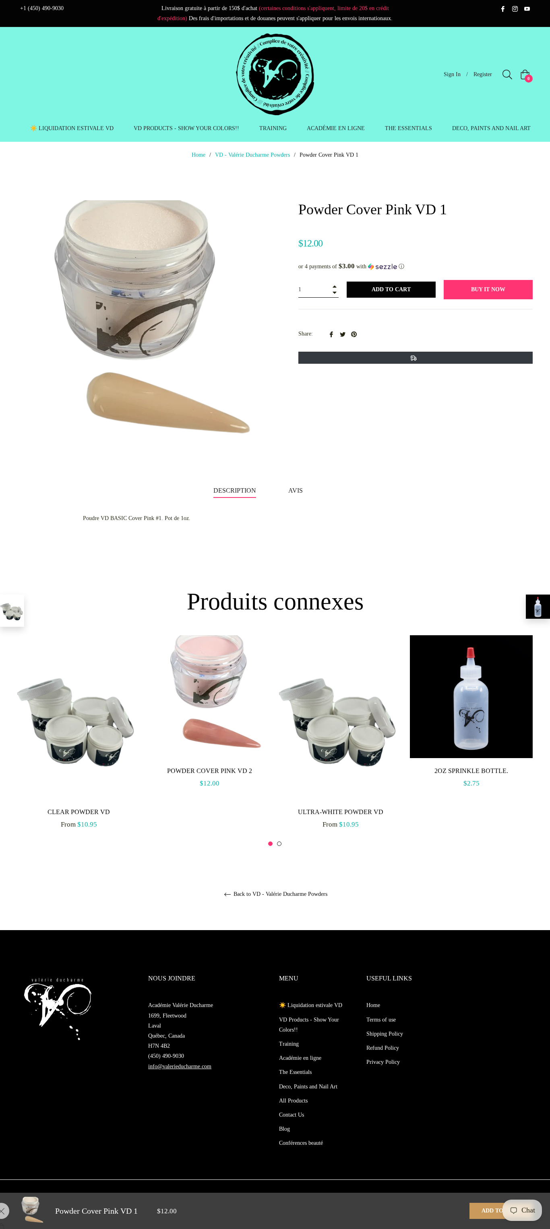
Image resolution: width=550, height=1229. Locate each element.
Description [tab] (234, 490)
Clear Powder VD (79, 811)
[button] (415, 266)
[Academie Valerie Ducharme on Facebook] (503, 8)
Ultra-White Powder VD (340, 811)
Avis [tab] (296, 490)
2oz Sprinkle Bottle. (471, 770)
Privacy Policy (383, 1062)
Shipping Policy (384, 1034)
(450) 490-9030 (166, 1056)
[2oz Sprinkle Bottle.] (538, 607)
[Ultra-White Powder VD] (12, 611)
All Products (293, 1101)
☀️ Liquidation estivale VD (310, 1005)
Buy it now (488, 289)
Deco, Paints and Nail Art (308, 1087)
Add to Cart (501, 1211)
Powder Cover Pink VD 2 (209, 770)
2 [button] (279, 843)
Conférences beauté (301, 1143)
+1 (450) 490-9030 (42, 8)
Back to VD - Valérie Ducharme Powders (279, 894)
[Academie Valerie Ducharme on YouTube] (527, 8)
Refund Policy (382, 1048)
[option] (78, 741)
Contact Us (291, 1115)
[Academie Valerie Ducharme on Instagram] (515, 8)
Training (289, 1044)
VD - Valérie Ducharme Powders (252, 155)
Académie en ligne (300, 1058)
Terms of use (381, 1020)
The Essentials (295, 1072)
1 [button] (270, 843)
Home (198, 155)
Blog (284, 1129)
